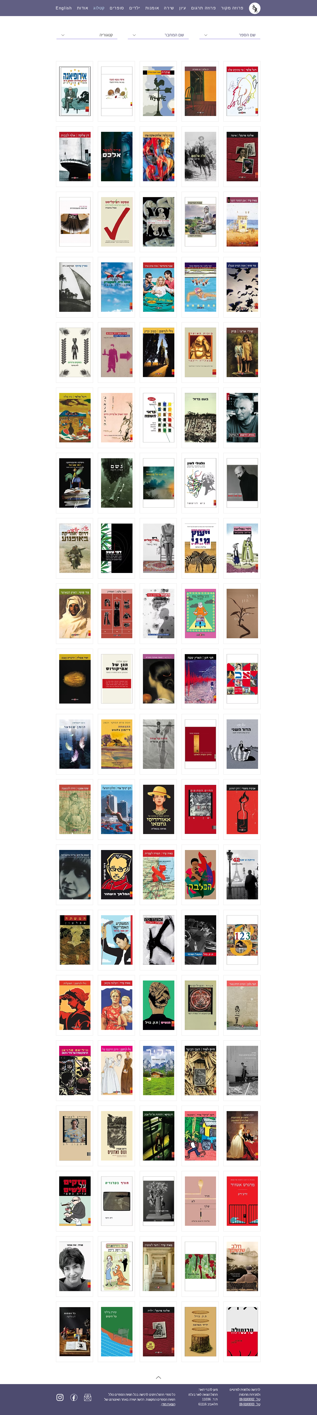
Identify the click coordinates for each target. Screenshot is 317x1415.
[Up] (158, 1377)
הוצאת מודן (168, 1404)
